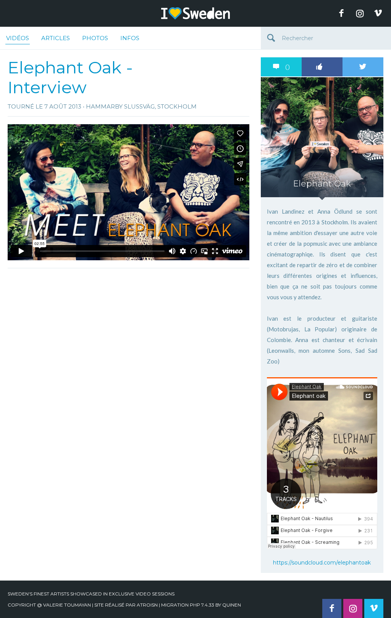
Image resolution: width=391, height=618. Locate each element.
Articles (55, 38)
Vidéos (17, 38)
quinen (231, 605)
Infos (129, 38)
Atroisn (147, 605)
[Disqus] (128, 367)
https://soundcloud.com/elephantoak (322, 562)
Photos (95, 38)
